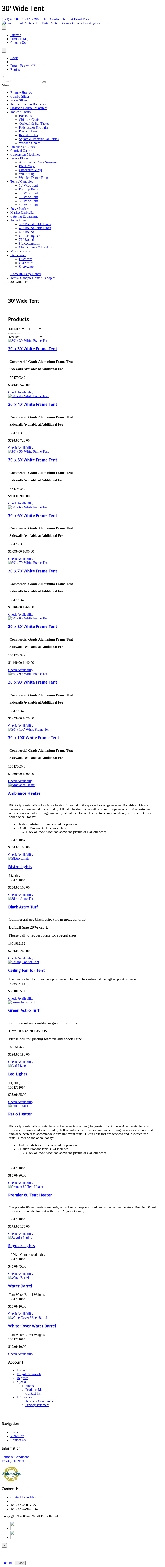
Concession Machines (25, 154)
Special (22, 1382)
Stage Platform (20, 208)
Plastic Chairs (28, 131)
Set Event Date (79, 19)
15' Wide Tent (28, 193)
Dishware (25, 259)
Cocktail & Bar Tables (34, 123)
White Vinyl (27, 174)
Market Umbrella (22, 212)
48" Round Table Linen (35, 228)
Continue (8, 1563)
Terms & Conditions (39, 1401)
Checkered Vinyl (30, 170)
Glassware (26, 263)
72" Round (26, 239)
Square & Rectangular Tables (39, 139)
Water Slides (18, 100)
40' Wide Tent (28, 205)
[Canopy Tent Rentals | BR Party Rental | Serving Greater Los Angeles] (51, 23)
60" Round (26, 232)
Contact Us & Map (23, 1497)
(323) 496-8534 (36, 19)
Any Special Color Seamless (38, 162)
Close (20, 1563)
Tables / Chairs (20, 112)
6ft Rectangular (29, 236)
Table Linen (18, 220)
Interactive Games (22, 147)
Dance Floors (19, 158)
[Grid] (10, 333)
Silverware (26, 266)
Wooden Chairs (29, 143)
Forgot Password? (22, 65)
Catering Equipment (24, 216)
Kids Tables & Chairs (33, 127)
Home (25, 274)
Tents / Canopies (21, 181)
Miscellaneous (20, 251)
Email (14, 1501)
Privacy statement (37, 1405)
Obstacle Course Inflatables (28, 108)
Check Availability (20, 392)
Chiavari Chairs (29, 119)
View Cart (17, 1436)
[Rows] (14, 333)
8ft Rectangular (29, 243)
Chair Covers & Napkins (36, 247)
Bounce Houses (21, 92)
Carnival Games (21, 150)
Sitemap (15, 35)
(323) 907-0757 (12, 19)
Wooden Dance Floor (33, 177)
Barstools (25, 116)
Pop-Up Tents (28, 189)
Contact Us (57, 19)
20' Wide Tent (28, 197)
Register (15, 69)
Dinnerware (18, 255)
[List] (18, 333)
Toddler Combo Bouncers (28, 104)
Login (14, 58)
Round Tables (28, 135)
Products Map (19, 39)
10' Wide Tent (28, 185)
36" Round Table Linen (35, 224)
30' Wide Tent (28, 201)
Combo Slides (19, 96)
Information (25, 1397)
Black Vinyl (27, 166)
